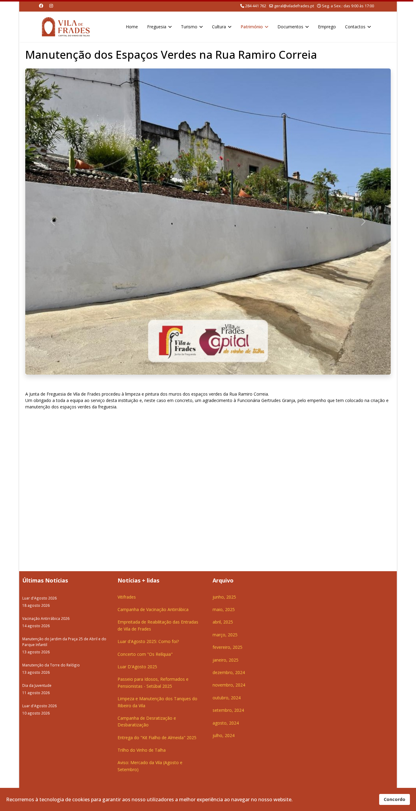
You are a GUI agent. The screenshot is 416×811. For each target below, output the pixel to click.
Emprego (327, 27)
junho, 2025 (224, 597)
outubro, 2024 (227, 698)
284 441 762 (255, 6)
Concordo (394, 799)
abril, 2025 (223, 622)
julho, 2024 (223, 735)
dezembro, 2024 (229, 672)
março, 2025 (225, 635)
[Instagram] (51, 6)
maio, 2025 (224, 609)
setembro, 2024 (228, 710)
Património (252, 27)
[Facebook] (41, 6)
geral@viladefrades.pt (294, 6)
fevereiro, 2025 (227, 647)
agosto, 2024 (226, 723)
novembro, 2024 (229, 685)
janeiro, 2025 (225, 660)
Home (132, 27)
